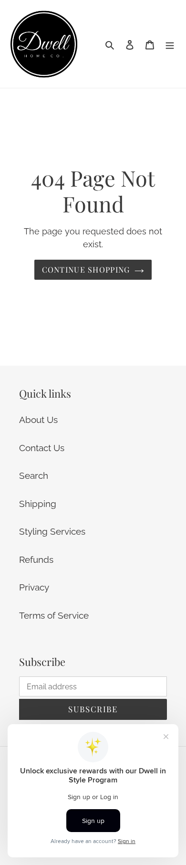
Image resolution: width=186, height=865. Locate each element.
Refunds (36, 559)
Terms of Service (54, 615)
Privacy (34, 587)
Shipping (37, 503)
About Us (38, 419)
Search (33, 475)
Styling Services (52, 531)
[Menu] (170, 44)
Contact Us (41, 448)
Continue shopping (86, 269)
